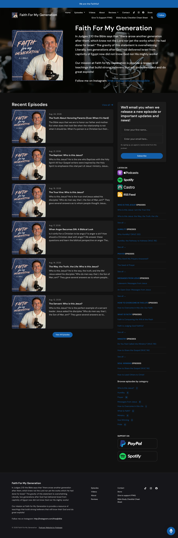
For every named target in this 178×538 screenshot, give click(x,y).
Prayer (121, 253)
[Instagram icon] (150, 488)
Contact (126, 12)
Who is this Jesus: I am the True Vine (134, 210)
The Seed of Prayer (126, 265)
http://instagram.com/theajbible (129, 80)
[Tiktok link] (134, 12)
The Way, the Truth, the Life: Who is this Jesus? (74, 266)
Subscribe (141, 156)
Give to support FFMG (102, 17)
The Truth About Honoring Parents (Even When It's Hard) (79, 118)
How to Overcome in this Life (133, 302)
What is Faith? (125, 314)
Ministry (122, 339)
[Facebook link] (143, 12)
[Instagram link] (138, 12)
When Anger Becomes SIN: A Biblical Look (71, 229)
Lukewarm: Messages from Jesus (132, 283)
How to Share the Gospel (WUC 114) (133, 350)
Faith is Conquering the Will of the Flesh (135, 319)
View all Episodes (63, 335)
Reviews (113, 12)
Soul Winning (125, 363)
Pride (122, 424)
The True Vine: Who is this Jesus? (66, 192)
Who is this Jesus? (127, 205)
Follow (161, 15)
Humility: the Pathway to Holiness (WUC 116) (137, 240)
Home (68, 12)
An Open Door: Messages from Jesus (134, 289)
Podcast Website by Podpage (50, 527)
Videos (92, 12)
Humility (122, 229)
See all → (122, 222)
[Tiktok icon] (145, 488)
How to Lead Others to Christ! (131, 374)
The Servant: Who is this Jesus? (65, 303)
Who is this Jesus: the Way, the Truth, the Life (138, 216)
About (102, 12)
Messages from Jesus (128, 278)
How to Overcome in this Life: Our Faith (135, 307)
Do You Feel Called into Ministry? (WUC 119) (137, 344)
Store (150, 12)
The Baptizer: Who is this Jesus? (66, 155)
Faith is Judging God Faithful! (131, 326)
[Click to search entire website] (152, 17)
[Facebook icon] (156, 488)
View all (106, 104)
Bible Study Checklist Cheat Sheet (132, 17)
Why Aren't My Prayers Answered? (133, 258)
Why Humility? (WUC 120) (129, 234)
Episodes (78, 12)
